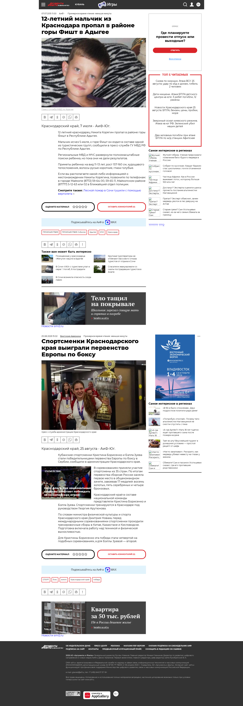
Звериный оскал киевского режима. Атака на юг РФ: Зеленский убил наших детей (175, 123)
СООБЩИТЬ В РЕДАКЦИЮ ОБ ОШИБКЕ (163, 649)
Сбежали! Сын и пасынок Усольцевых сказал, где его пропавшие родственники (182, 465)
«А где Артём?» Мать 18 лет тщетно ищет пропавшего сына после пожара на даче (181, 432)
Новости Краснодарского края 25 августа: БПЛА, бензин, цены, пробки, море (175, 110)
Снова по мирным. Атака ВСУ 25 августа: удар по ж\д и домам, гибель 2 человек (175, 84)
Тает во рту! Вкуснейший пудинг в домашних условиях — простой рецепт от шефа (180, 443)
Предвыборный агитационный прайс (122, 649)
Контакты (93, 649)
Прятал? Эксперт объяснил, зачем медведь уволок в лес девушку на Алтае (180, 201)
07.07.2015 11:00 (48, 13)
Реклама (115, 646)
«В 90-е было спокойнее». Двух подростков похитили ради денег (180, 409)
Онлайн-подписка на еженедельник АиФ (170, 646)
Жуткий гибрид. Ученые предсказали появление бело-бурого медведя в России (182, 157)
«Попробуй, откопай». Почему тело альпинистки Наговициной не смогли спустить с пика (181, 421)
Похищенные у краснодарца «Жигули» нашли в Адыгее (70, 257)
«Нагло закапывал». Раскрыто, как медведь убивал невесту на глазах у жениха (181, 454)
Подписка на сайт (75, 649)
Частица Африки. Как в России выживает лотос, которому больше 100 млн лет (181, 179)
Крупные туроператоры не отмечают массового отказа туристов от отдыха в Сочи (122, 259)
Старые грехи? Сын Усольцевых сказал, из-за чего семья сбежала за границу (181, 212)
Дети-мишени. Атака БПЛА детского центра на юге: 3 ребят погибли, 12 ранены (175, 97)
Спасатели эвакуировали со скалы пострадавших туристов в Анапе (124, 269)
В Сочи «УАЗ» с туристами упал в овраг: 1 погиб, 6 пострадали (73, 267)
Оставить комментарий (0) (121, 207)
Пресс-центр (100, 646)
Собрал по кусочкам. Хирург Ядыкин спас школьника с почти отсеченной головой (182, 168)
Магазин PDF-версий (134, 646)
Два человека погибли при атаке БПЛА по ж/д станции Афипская (175, 137)
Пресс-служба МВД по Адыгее (57, 109)
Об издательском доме (78, 646)
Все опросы (175, 59)
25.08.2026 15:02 (49, 336)
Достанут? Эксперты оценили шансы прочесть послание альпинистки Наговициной (182, 190)
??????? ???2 (156, 225)
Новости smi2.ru (52, 326)
